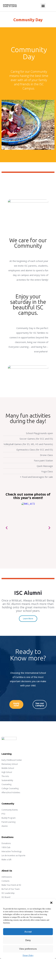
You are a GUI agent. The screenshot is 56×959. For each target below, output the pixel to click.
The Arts (5, 776)
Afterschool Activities (11, 792)
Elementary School (10, 764)
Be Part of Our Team (11, 889)
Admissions (7, 877)
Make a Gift (6, 859)
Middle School (8, 768)
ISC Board (6, 897)
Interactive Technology (11, 851)
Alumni (5, 826)
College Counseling (10, 788)
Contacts (5, 881)
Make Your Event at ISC (11, 885)
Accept (28, 931)
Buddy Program (9, 818)
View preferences (28, 948)
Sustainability (7, 780)
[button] (51, 902)
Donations (6, 843)
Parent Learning (8, 822)
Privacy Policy (28, 955)
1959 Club (6, 847)
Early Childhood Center (12, 760)
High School (7, 772)
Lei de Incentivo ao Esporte (13, 855)
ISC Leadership (8, 893)
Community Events (10, 809)
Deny (28, 940)
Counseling (6, 784)
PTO (3, 814)
